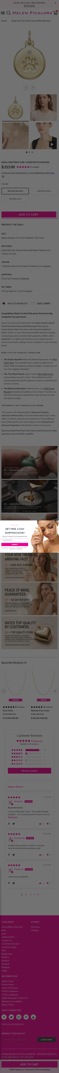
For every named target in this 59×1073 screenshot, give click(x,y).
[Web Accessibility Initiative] (1, 1070)
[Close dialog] (57, 522)
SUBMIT (15, 544)
